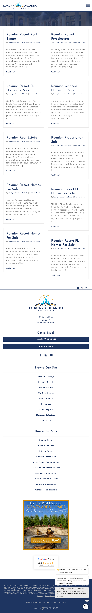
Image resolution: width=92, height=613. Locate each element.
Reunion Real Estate (21, 137)
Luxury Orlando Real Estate (18, 42)
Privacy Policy (50, 596)
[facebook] (40, 355)
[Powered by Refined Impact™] (46, 607)
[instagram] (46, 355)
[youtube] (51, 355)
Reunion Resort (35, 42)
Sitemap (40, 596)
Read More (10, 72)
